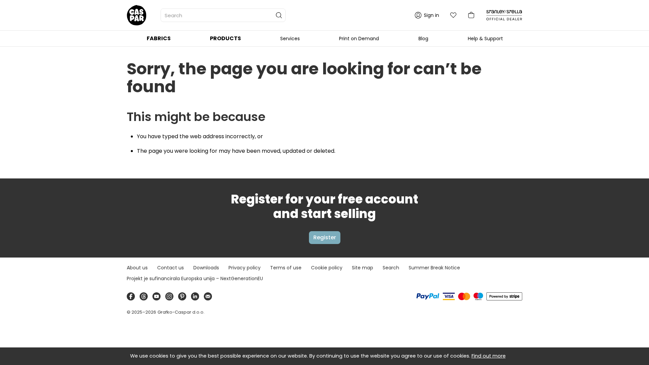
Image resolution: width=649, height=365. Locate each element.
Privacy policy (245, 267)
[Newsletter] (207, 296)
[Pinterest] (182, 296)
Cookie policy (326, 267)
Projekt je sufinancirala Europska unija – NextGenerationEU (195, 278)
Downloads (206, 267)
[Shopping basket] (471, 15)
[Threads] (143, 296)
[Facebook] (130, 296)
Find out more (489, 355)
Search (391, 267)
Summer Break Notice (434, 267)
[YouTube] (156, 296)
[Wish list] (453, 15)
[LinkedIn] (195, 296)
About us (137, 267)
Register (324, 237)
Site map (362, 267)
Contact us (170, 267)
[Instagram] (169, 296)
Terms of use (286, 267)
